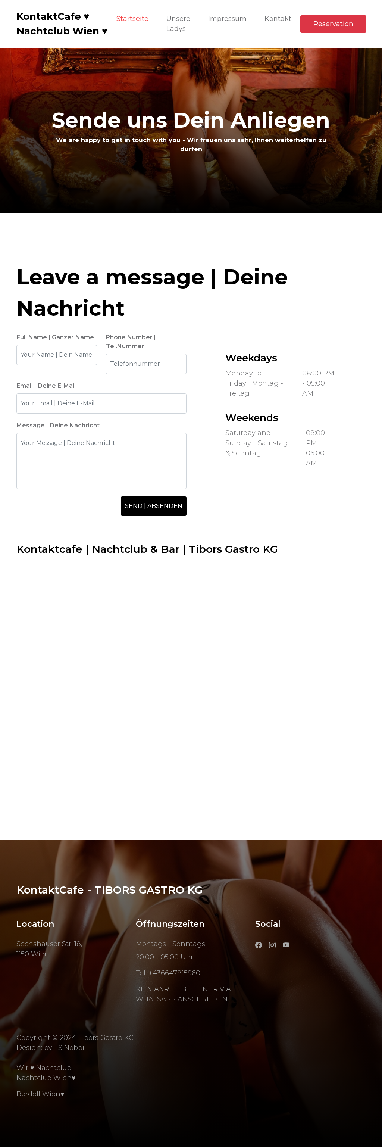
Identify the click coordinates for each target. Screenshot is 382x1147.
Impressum (227, 19)
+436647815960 (174, 973)
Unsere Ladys (178, 24)
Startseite (132, 19)
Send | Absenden (153, 505)
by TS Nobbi (64, 1048)
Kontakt (277, 19)
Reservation (333, 24)
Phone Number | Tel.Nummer (131, 342)
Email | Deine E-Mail (46, 385)
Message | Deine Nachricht (58, 425)
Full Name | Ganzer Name (55, 337)
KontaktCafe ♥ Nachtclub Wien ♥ (61, 23)
